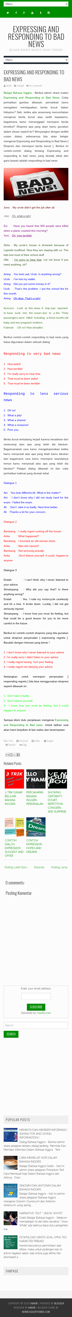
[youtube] (32, 13)
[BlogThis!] (11, 755)
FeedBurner (44, 1012)
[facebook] (16, 13)
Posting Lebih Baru (16, 867)
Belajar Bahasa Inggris (18, 92)
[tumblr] (40, 13)
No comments (35, 85)
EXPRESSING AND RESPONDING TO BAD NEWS (34, 75)
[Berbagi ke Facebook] (18, 755)
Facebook (23, 741)
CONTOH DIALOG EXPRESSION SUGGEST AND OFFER (14, 848)
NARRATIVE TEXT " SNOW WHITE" (41, 1213)
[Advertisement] (36, 1077)
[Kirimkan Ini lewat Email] (7, 755)
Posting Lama (59, 867)
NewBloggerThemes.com (36, 1312)
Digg (24, 744)
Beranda (39, 867)
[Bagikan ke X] (15, 755)
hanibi (32, 1307)
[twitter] (8, 13)
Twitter (37, 741)
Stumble (12, 744)
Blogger (59, 1303)
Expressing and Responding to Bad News (31, 97)
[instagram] (49, 13)
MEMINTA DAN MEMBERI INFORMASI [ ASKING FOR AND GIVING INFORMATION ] (43, 1133)
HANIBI (34, 1303)
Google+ (50, 741)
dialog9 (20, 85)
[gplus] (24, 13)
